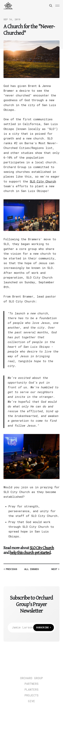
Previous (11, 569)
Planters (31, 689)
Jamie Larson (30, 627)
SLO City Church (43, 181)
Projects (31, 695)
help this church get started (30, 552)
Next (54, 569)
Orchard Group (31, 678)
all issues (31, 569)
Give (31, 701)
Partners (31, 683)
